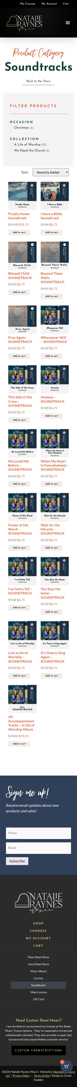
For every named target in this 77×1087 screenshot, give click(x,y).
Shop (38, 923)
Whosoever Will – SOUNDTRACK (54, 339)
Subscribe (17, 861)
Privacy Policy (21, 1075)
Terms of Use (41, 1075)
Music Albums (38, 971)
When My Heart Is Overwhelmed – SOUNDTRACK (55, 465)
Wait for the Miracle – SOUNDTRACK (52, 529)
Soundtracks (38, 985)
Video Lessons (38, 992)
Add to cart (19, 232)
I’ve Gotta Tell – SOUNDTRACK (20, 591)
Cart (38, 945)
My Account (38, 938)
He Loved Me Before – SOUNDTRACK (20, 465)
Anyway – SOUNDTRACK (52, 399)
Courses (38, 930)
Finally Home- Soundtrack (19, 216)
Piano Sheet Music (38, 957)
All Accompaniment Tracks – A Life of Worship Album (21, 723)
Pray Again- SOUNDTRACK (20, 339)
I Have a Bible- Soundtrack (52, 216)
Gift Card (38, 999)
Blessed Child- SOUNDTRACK (20, 275)
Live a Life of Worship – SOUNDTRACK (20, 657)
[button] (67, 22)
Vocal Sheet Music (38, 964)
